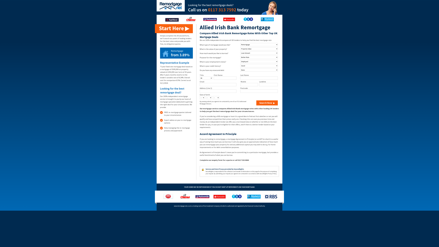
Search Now (265, 102)
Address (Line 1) (206, 88)
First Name (218, 75)
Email (202, 82)
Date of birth (205, 95)
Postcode (244, 88)
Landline (262, 82)
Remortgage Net (171, 5)
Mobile (243, 82)
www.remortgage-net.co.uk (182, 206)
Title (202, 75)
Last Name (244, 75)
